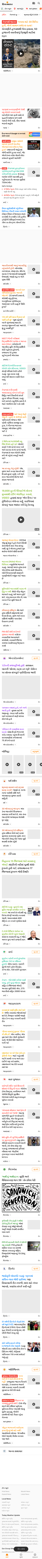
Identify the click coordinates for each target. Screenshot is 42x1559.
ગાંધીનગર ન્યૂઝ (25, 1505)
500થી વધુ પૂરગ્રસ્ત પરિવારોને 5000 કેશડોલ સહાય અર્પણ (30, 1544)
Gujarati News (6, 1494)
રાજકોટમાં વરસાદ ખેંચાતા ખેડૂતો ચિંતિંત (11, 1538)
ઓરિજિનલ (7, 71)
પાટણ (5, 128)
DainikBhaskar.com (8, 1552)
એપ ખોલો (21, 1549)
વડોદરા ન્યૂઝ (5, 1510)
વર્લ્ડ (4, 202)
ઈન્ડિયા (5, 462)
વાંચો (7, 1557)
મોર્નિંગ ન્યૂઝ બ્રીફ (7, 1518)
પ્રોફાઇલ (35, 1557)
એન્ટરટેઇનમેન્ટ (8, 702)
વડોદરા (5, 1161)
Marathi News (25, 1491)
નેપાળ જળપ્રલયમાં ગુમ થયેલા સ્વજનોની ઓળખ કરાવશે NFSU (30, 1518)
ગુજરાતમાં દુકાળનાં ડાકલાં (28, 1530)
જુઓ (21, 1557)
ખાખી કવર (6, 162)
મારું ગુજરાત (7, 1422)
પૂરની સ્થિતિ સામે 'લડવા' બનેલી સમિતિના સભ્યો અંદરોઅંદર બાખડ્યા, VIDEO (11, 1541)
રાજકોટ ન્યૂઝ (6, 1508)
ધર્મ (4, 803)
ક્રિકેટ (5, 227)
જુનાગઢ (5, 1104)
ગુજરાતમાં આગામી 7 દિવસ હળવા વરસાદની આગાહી (11, 1535)
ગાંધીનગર (6, 650)
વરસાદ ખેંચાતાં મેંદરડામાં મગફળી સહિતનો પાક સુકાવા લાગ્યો (30, 1541)
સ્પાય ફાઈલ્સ (7, 435)
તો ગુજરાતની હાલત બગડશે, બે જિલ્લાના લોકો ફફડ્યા (30, 1535)
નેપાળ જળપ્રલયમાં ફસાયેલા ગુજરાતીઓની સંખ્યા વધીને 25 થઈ (30, 1524)
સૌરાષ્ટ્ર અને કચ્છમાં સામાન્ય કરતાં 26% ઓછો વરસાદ (11, 1544)
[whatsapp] (35, 71)
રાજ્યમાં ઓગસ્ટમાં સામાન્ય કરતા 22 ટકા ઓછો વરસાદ (30, 1538)
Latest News (25, 1494)
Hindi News (5, 1491)
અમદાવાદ (6, 408)
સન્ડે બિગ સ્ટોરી (8, 311)
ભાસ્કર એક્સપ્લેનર (9, 556)
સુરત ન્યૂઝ (24, 1508)
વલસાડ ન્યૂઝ (25, 1502)
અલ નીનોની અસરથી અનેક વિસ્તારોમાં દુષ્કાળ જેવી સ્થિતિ (11, 1533)
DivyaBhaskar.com (27, 1552)
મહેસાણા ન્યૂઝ (6, 1505)
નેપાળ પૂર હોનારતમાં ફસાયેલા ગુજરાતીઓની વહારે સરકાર (30, 1527)
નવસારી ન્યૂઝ (6, 1502)
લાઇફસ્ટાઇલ (7, 332)
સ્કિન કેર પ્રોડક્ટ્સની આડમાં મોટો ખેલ (11, 1524)
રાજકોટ (5, 360)
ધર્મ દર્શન (6, 284)
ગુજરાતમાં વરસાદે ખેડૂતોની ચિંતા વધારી (11, 1521)
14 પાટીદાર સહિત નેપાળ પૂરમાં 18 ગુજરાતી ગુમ (11, 1530)
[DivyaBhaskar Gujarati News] (7, 4)
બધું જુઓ (35, 751)
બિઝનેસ (6, 1215)
